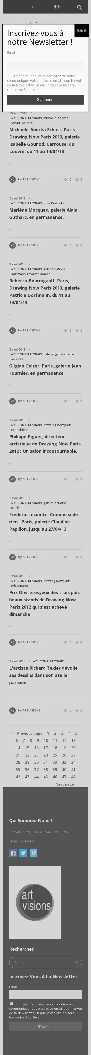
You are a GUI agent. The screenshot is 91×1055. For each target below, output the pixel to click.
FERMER (81, 31)
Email (11, 52)
